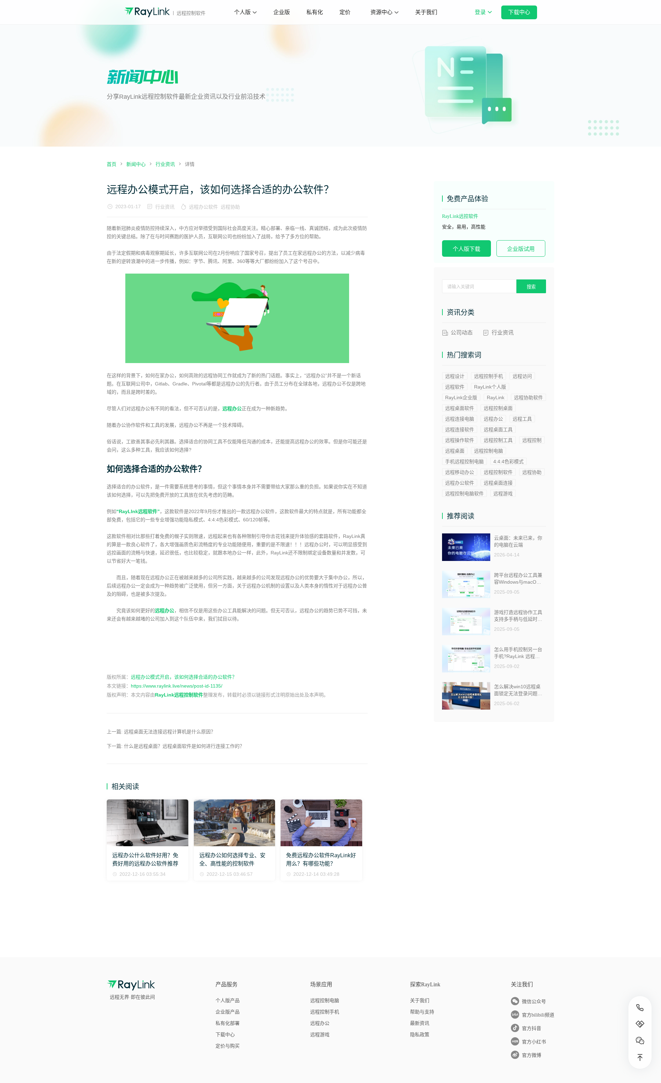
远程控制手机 (488, 376)
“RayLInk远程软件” (138, 511)
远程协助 (230, 207)
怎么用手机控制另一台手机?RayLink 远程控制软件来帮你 (518, 653)
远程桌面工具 (498, 429)
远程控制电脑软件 (464, 493)
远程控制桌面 (498, 408)
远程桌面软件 (459, 408)
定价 (344, 12)
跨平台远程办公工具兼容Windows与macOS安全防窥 (518, 578)
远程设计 (454, 376)
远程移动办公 (459, 472)
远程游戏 (503, 493)
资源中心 (381, 12)
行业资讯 (165, 207)
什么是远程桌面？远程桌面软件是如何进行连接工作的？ (184, 746)
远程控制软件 (498, 472)
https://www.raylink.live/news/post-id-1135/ (176, 686)
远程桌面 (454, 451)
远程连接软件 (459, 429)
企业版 (281, 12)
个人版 (242, 12)
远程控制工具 (498, 440)
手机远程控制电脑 (464, 461)
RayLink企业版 (461, 397)
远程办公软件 (203, 207)
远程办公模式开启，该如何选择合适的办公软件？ (184, 677)
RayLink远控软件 (460, 216)
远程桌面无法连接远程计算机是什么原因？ (170, 731)
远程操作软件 (459, 440)
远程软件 (454, 387)
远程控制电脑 (488, 451)
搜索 (531, 286)
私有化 (314, 12)
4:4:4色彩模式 (508, 461)
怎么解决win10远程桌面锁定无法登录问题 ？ (517, 690)
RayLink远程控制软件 (179, 695)
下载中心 (519, 12)
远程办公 (232, 408)
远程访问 (522, 376)
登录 (483, 16)
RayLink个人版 (490, 387)
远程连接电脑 (459, 419)
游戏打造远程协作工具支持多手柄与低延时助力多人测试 (518, 615)
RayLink (495, 397)
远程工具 (522, 419)
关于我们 (426, 12)
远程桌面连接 (498, 483)
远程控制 (532, 440)
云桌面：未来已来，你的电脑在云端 (518, 541)
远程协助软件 (528, 397)
